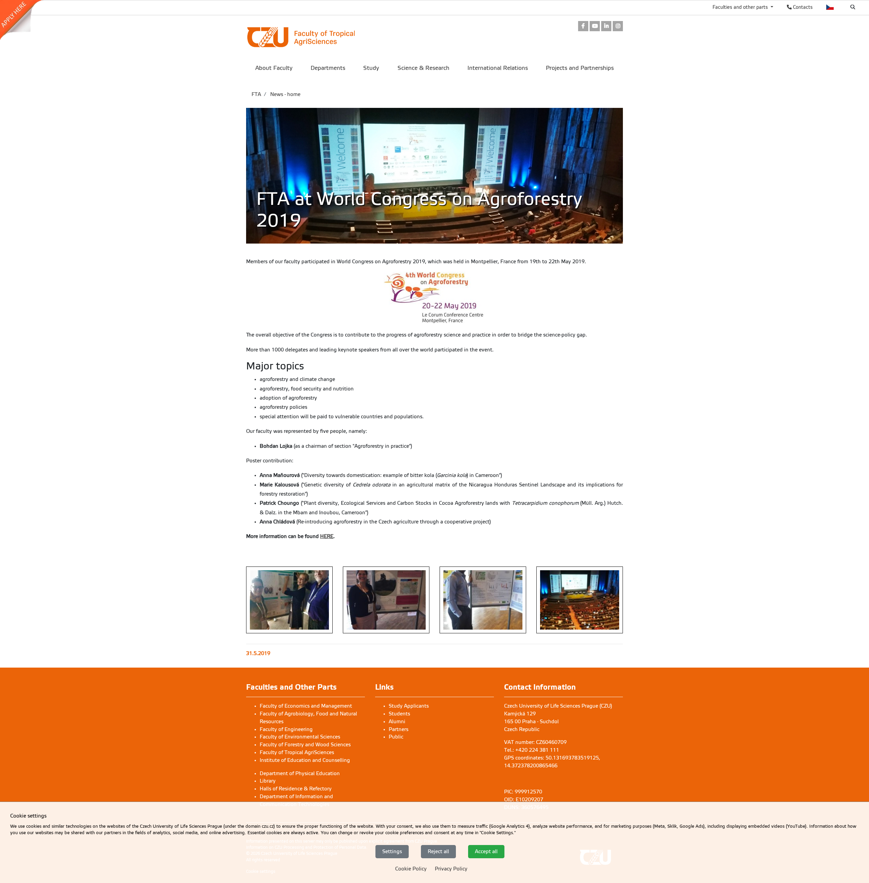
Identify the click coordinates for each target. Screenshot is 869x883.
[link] (25, 20)
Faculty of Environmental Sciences (300, 737)
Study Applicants (409, 706)
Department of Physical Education (300, 773)
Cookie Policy (411, 868)
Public (396, 737)
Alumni (397, 721)
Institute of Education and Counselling (305, 760)
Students (399, 713)
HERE (326, 536)
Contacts (802, 7)
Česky (830, 7)
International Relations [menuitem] (497, 68)
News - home (284, 94)
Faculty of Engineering (286, 729)
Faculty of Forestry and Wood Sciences (305, 744)
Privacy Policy (451, 868)
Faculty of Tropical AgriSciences (297, 752)
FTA (256, 94)
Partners (398, 729)
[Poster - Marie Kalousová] (386, 600)
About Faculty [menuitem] (274, 68)
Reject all (438, 851)
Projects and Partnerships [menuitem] (580, 68)
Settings (392, 851)
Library (268, 781)
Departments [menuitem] (328, 68)
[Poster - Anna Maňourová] (289, 600)
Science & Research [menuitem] (423, 68)
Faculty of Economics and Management (306, 706)
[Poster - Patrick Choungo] (483, 600)
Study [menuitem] (371, 68)
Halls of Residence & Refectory (296, 788)
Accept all (486, 851)
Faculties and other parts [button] (741, 7)
